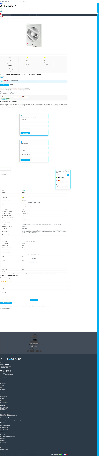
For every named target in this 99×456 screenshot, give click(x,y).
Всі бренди (2, 389)
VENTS (10, 59)
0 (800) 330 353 (17, 1)
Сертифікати (3, 394)
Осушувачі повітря (4, 427)
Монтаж (2, 391)
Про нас (13, 15)
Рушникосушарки (4, 449)
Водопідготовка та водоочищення (7, 436)
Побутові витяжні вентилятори (11, 101)
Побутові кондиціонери (5, 425)
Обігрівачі (2, 440)
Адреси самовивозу (4, 99)
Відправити (25, 133)
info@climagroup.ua (5, 1)
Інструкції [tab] (3, 174)
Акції (39, 15)
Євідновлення (3, 400)
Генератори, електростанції (6, 445)
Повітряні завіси (3, 431)
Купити (5, 84)
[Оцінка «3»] (6, 281)
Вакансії (2, 398)
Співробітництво (3, 396)
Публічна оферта (3, 402)
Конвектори (2, 438)
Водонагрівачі (3, 434)
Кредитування (3, 383)
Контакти (20, 15)
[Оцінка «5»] (10, 281)
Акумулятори (3, 442)
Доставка (33, 15)
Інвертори (2, 444)
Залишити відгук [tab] (5, 171)
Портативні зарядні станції (5, 447)
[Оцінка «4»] (8, 281)
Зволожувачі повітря (4, 429)
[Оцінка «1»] (2, 281)
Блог (44, 15)
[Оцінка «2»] (4, 281)
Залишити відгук (6, 302)
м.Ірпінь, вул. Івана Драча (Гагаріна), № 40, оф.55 (8, 99)
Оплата (26, 15)
